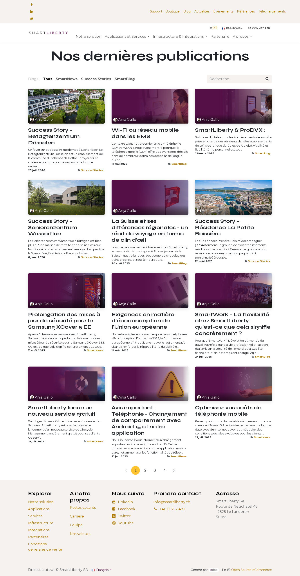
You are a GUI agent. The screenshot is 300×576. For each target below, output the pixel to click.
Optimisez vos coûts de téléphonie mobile (228, 411)
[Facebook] (31, 4)
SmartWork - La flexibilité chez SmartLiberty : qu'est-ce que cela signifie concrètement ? (233, 324)
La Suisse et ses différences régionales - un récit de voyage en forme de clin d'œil (150, 230)
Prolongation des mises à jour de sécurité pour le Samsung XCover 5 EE (64, 321)
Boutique (172, 11)
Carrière (77, 516)
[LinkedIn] (31, 11)
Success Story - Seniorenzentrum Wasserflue (52, 227)
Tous (47, 79)
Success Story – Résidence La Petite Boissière (224, 227)
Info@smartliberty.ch (171, 502)
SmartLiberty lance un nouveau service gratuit (62, 411)
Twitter (124, 516)
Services (35, 516)
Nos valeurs (80, 534)
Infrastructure (40, 523)
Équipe (76, 525)
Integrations (38, 530)
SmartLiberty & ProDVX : (230, 130)
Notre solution (41, 502)
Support (156, 11)
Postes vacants (83, 507)
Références (246, 11)
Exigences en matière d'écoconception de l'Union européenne (143, 321)
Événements (223, 11)
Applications (38, 509)
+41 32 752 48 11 (173, 509)
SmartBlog (179, 163)
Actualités (202, 11)
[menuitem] (88, 36)
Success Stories (92, 170)
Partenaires (38, 537)
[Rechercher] (267, 79)
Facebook (126, 509)
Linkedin (125, 502)
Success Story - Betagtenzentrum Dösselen (54, 136)
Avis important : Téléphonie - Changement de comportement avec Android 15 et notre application (149, 420)
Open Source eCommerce (251, 570)
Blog (187, 11)
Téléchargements (272, 11)
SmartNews (95, 350)
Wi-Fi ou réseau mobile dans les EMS (145, 133)
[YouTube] (31, 18)
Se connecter (259, 28)
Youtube (126, 523)
